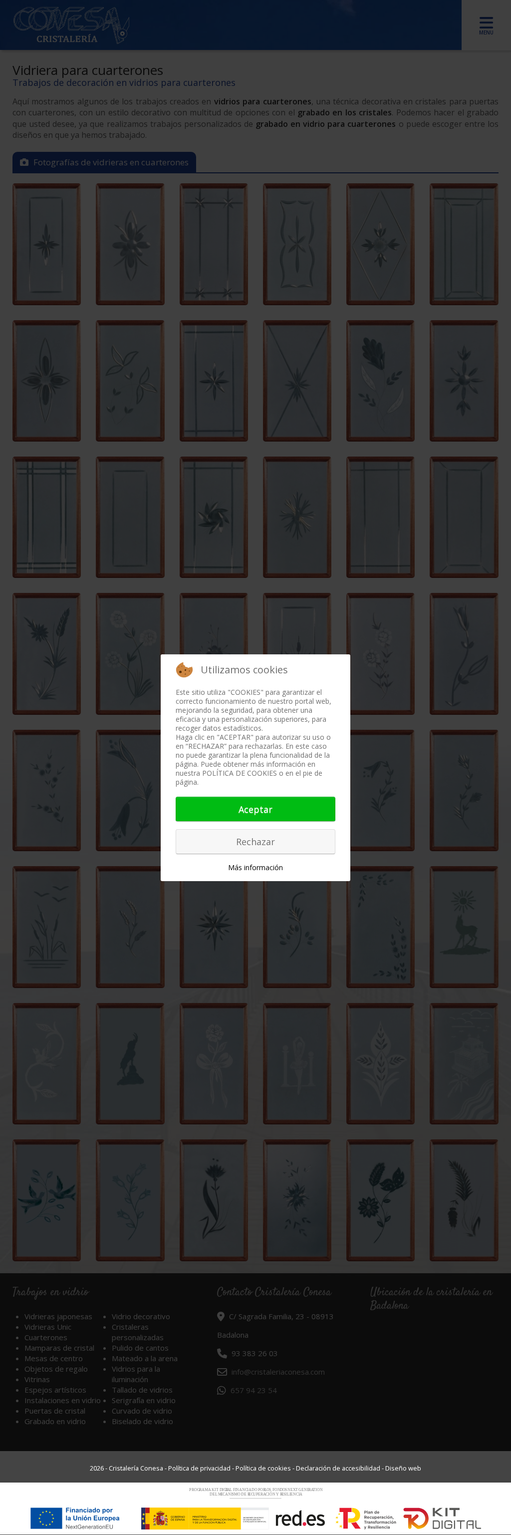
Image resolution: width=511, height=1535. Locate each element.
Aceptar (255, 809)
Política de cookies (263, 1468)
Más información (255, 867)
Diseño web (403, 1468)
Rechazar (255, 842)
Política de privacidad (199, 1468)
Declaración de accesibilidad (338, 1468)
